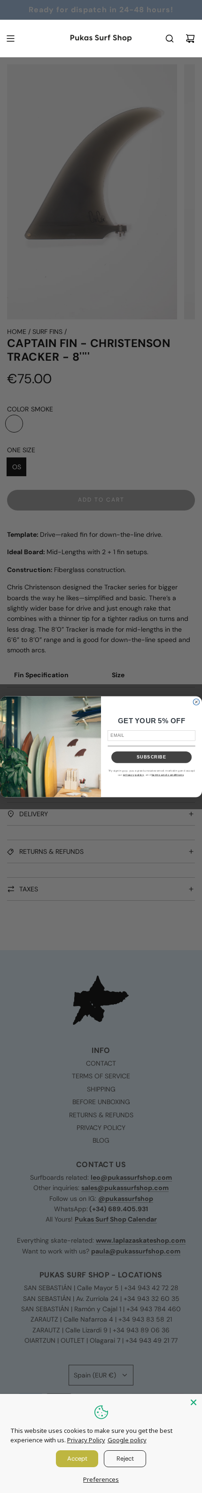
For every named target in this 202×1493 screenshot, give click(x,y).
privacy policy (133, 774)
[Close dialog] (196, 702)
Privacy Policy (86, 1440)
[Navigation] (10, 38)
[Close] (193, 1402)
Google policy (127, 1440)
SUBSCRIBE (151, 757)
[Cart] (190, 38)
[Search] (169, 38)
